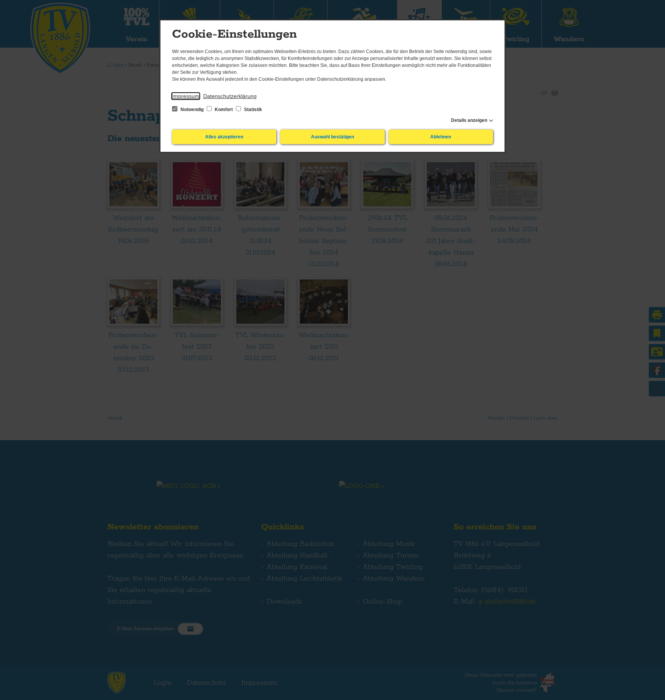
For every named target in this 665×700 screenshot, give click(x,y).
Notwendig (192, 109)
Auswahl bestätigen (332, 137)
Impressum (185, 96)
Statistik (252, 109)
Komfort (224, 109)
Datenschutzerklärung (230, 96)
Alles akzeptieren (224, 137)
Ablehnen (440, 137)
